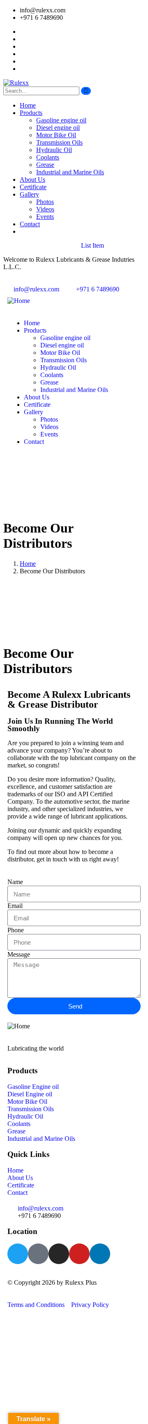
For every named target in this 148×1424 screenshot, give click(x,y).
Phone (15, 930)
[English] (15, 280)
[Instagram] (59, 1253)
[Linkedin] (100, 1253)
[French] (23, 280)
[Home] (18, 300)
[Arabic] (7, 280)
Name (15, 881)
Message (18, 954)
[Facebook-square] (38, 1253)
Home (28, 563)
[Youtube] (79, 1253)
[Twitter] (17, 1253)
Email (15, 905)
